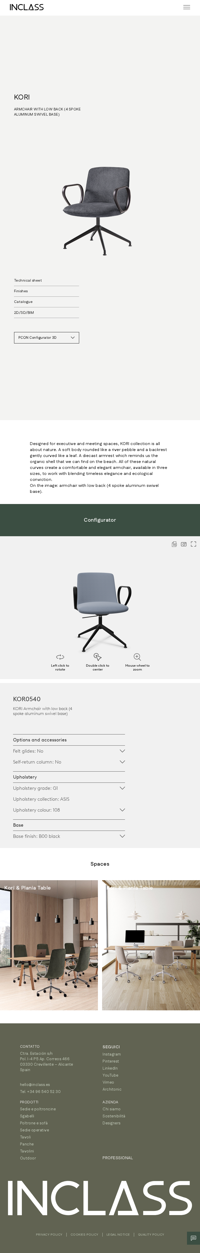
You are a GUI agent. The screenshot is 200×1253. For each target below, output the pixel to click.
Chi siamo (112, 1109)
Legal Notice (118, 1234)
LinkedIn (110, 1068)
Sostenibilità (114, 1116)
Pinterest (111, 1061)
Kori (22, 97)
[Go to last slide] (15, 945)
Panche (27, 1144)
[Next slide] (184, 945)
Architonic (112, 1089)
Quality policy (151, 1234)
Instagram (112, 1054)
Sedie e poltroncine (38, 1109)
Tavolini (27, 1151)
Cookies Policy (84, 1234)
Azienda (110, 1102)
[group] (49, 945)
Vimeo (108, 1082)
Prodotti (29, 1102)
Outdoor (28, 1158)
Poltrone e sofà (34, 1123)
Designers (112, 1123)
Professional (118, 1158)
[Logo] (27, 7)
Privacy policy (49, 1234)
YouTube (110, 1075)
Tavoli (25, 1137)
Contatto (30, 1046)
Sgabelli (27, 1116)
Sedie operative (34, 1130)
